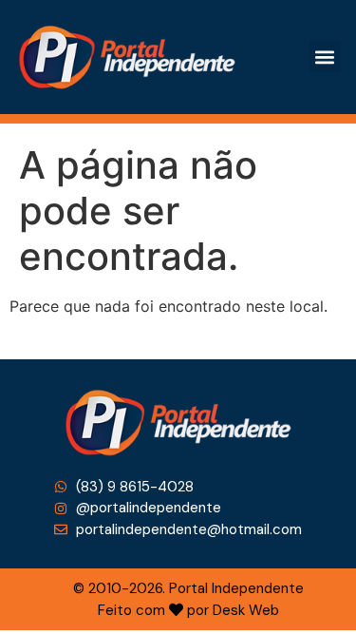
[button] (325, 56)
